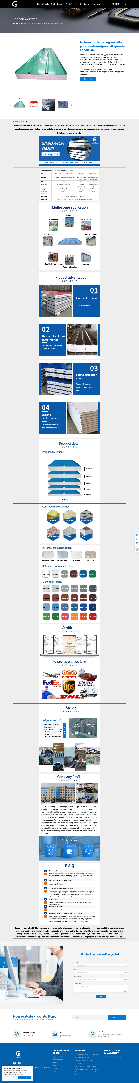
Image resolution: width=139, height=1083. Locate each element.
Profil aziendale (57, 4)
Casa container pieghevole (84, 1075)
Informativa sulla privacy (112, 1057)
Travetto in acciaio (81, 1063)
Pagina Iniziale (43, 4)
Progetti (78, 4)
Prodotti (69, 4)
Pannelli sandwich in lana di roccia (41, 23)
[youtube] (19, 1063)
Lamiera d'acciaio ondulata (85, 1060)
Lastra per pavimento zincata (85, 1066)
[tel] (137, 539)
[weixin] (137, 550)
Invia (101, 997)
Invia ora (117, 1017)
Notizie (86, 4)
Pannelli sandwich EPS (82, 1057)
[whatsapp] (137, 543)
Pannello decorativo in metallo (86, 1072)
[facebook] (14, 1063)
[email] (137, 546)
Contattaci (95, 4)
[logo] (14, 4)
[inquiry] (137, 535)
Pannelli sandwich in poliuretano (86, 1069)
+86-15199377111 (27, 1036)
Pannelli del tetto (57, 23)
